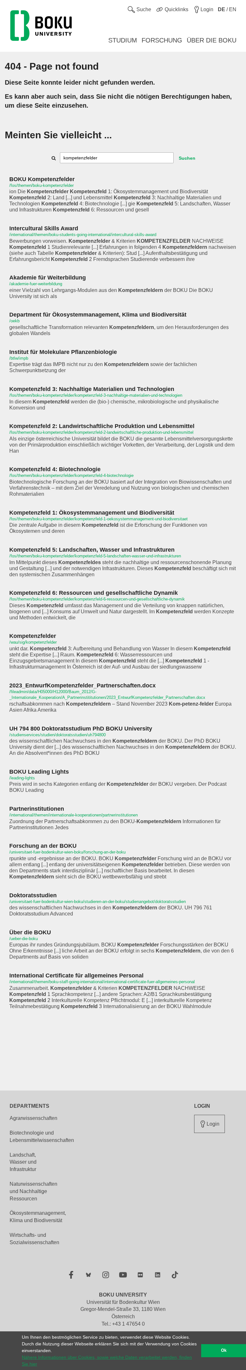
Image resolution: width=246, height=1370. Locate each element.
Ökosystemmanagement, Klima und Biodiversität (38, 1216)
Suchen (187, 158)
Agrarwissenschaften (33, 1118)
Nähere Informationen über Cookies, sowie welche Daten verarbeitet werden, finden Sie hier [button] (107, 1360)
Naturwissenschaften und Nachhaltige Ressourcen (33, 1191)
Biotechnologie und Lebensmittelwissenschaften (42, 1136)
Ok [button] (223, 1350)
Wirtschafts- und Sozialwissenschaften (34, 1238)
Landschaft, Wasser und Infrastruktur (23, 1162)
